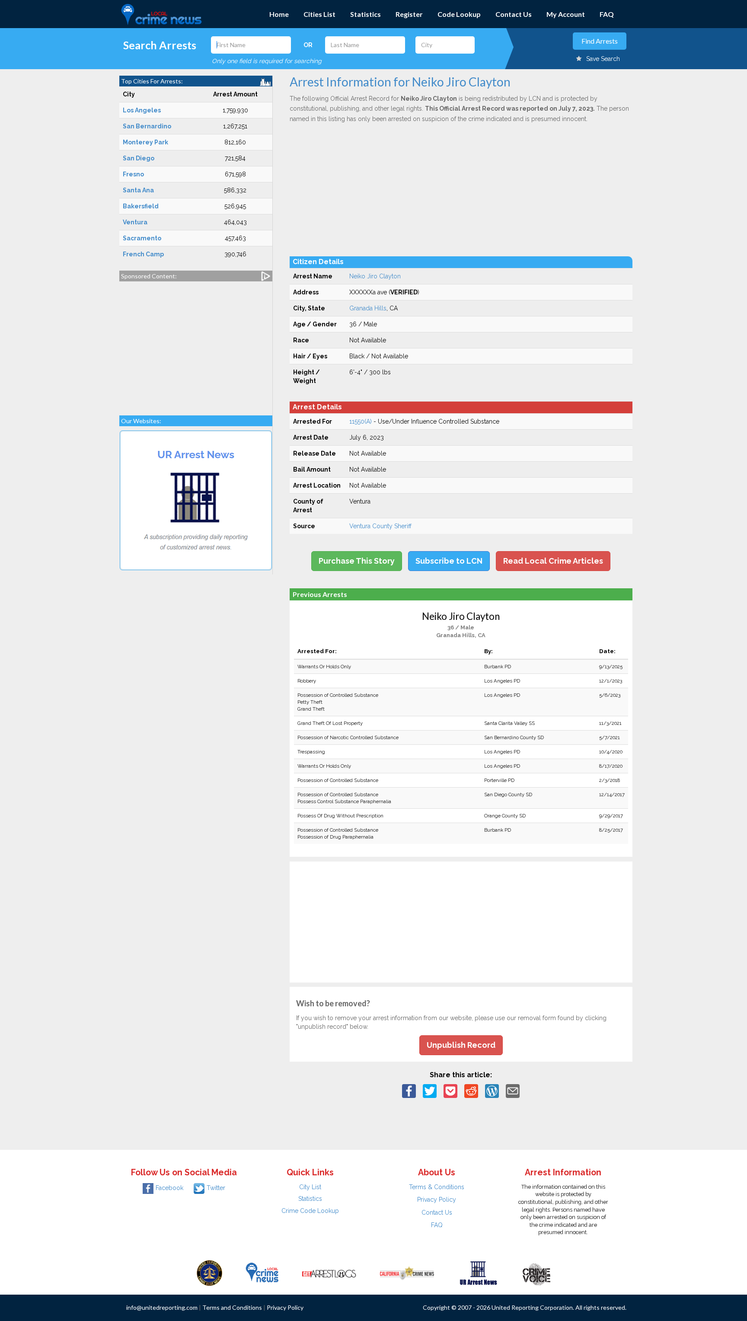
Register (409, 14)
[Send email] (513, 1090)
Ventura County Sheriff (380, 526)
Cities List (319, 14)
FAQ (607, 14)
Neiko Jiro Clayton (375, 276)
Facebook (169, 1187)
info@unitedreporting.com (162, 1307)
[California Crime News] (407, 1272)
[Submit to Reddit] (471, 1090)
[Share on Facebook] (409, 1090)
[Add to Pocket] (450, 1090)
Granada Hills (367, 308)
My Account (565, 14)
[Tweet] (430, 1090)
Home (279, 14)
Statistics (365, 14)
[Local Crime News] (262, 1272)
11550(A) (360, 421)
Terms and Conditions (232, 1307)
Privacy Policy (436, 1199)
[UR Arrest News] (478, 1272)
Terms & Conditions (436, 1187)
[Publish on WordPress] (492, 1090)
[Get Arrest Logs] (329, 1272)
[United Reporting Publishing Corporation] (210, 1272)
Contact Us (513, 14)
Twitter (216, 1187)
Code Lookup (459, 14)
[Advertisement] (195, 344)
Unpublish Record (461, 1045)
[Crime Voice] (536, 1272)
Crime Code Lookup (310, 1210)
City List (310, 1187)
